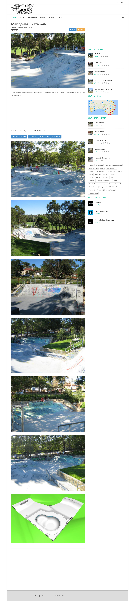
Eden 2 (91, 174)
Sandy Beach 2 (93, 187)
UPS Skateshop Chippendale (104, 220)
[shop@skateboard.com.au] (122, 2)
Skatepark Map (95, 96)
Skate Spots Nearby (97, 118)
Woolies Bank (99, 123)
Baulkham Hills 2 (117, 165)
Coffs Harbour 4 (110, 171)
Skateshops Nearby (97, 198)
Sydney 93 (92, 190)
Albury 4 (91, 165)
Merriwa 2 (92, 180)
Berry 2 (102, 168)
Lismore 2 (106, 177)
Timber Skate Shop (101, 211)
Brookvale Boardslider (102, 158)
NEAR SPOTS (44, 137)
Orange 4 (115, 180)
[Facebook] (114, 2)
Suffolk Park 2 (113, 187)
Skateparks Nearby (97, 49)
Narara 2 (99, 180)
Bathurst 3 (108, 165)
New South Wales (22, 27)
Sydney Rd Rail (99, 131)
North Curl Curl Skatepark (103, 80)
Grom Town (98, 63)
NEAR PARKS (33, 137)
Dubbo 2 (119, 171)
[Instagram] (118, 2)
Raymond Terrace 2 (115, 184)
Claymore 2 (100, 171)
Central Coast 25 (111, 168)
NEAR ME (81, 29)
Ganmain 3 (106, 174)
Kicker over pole (99, 149)
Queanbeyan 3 (103, 184)
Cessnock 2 (92, 171)
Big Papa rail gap (100, 140)
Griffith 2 (98, 177)
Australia (13, 27)
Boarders (97, 202)
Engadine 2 (98, 174)
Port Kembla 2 (93, 184)
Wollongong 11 (93, 193)
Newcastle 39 (107, 180)
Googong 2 (114, 174)
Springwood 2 (103, 187)
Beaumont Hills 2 (94, 168)
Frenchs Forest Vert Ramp (103, 89)
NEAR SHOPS (56, 137)
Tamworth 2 (100, 190)
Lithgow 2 (113, 177)
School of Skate (99, 71)
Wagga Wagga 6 (110, 190)
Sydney (31, 27)
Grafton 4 (92, 177)
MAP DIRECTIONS (20, 137)
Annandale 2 (99, 165)
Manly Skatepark (100, 54)
